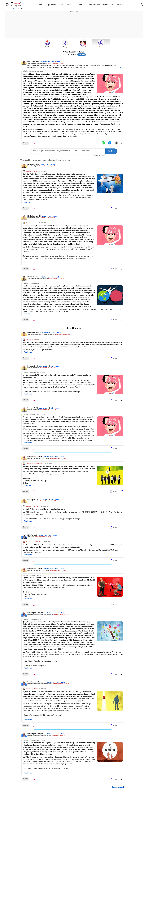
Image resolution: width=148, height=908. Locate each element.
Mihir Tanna (31, 535)
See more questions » (120, 787)
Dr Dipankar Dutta (33, 332)
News (69, 5)
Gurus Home (8, 9)
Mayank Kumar (32, 164)
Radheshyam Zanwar (34, 456)
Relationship (83, 47)
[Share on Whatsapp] (103, 143)
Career (15, 9)
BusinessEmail (94, 5)
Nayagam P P (32, 366)
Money (80, 5)
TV (112, 5)
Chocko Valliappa (33, 61)
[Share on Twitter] (116, 143)
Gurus (105, 5)
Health (47, 47)
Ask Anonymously (100, 155)
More (119, 5)
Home (40, 5)
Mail (61, 5)
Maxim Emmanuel (33, 216)
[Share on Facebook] (110, 143)
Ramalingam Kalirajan (35, 613)
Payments (50, 5)
